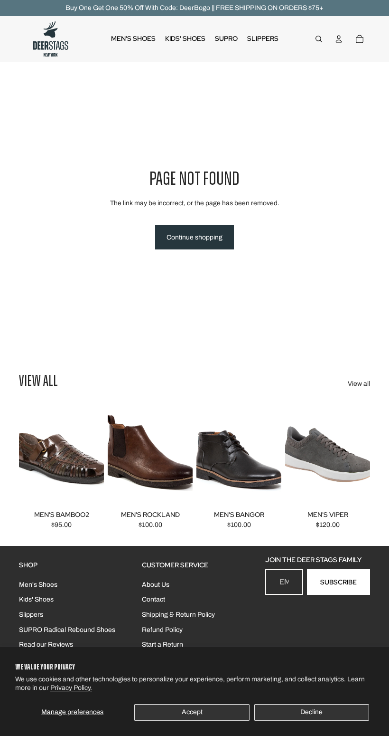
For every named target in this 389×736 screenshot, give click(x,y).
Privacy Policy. (71, 687)
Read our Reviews (46, 644)
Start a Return (162, 644)
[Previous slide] (26, 454)
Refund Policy (162, 629)
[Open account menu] (338, 39)
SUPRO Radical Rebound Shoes (67, 629)
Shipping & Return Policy (178, 614)
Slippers (31, 614)
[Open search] (318, 39)
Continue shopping (194, 237)
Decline (311, 712)
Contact (153, 599)
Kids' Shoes (36, 599)
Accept (192, 712)
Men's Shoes (38, 584)
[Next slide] (96, 454)
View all (359, 383)
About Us (155, 584)
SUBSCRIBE (338, 582)
